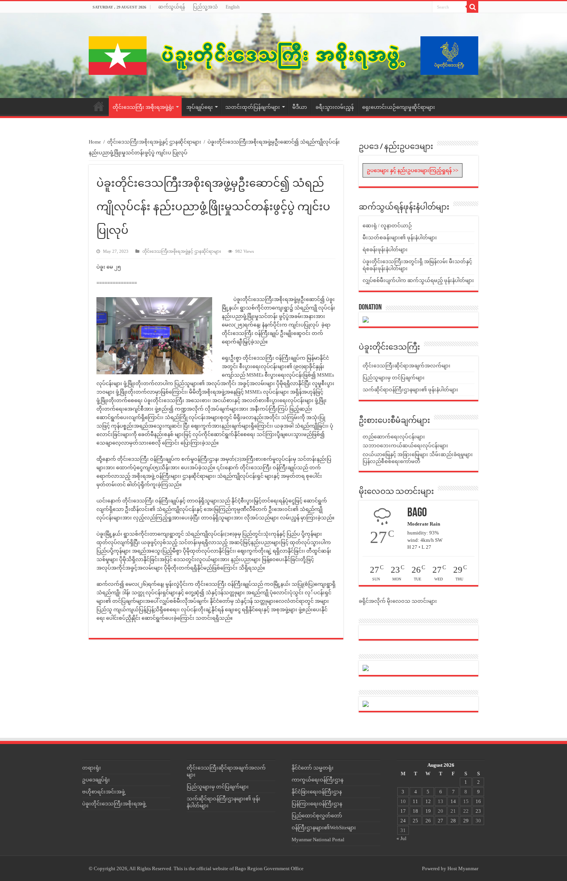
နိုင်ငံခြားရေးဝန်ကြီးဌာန (317, 792)
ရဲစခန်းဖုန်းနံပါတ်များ (385, 249)
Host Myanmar (462, 868)
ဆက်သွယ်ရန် (171, 7)
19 (428, 811)
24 (403, 821)
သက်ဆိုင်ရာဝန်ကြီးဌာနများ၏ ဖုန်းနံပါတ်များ (410, 389)
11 (415, 801)
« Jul (402, 838)
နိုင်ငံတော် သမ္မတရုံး (313, 768)
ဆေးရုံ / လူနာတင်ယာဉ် (387, 225)
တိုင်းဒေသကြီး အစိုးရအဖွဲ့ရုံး (143, 107)
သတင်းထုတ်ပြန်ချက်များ (252, 107)
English (233, 7)
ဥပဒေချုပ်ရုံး (96, 780)
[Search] (472, 7)
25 (415, 821)
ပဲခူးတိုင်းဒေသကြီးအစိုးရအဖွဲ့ (114, 804)
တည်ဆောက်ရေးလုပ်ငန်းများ (394, 437)
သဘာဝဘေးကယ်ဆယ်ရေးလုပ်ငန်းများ (405, 445)
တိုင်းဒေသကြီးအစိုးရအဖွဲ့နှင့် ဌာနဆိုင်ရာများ (154, 142)
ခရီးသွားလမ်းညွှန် (335, 107)
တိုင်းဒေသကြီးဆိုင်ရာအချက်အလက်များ (407, 366)
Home (99, 106)
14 (453, 801)
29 (466, 821)
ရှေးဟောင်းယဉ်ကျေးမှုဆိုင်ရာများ (398, 107)
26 (428, 821)
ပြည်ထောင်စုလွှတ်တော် (317, 815)
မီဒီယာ (299, 107)
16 (478, 801)
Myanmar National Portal (318, 839)
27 (440, 821)
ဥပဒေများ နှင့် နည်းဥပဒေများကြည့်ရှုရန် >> (412, 170)
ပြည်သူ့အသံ (205, 7)
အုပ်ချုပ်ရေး (199, 107)
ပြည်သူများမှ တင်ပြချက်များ (394, 377)
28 (453, 821)
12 (428, 801)
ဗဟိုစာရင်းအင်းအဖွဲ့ (103, 792)
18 (415, 811)
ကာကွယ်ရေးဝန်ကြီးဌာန (317, 780)
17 (403, 811)
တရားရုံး (91, 768)
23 (478, 811)
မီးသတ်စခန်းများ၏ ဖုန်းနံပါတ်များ (400, 237)
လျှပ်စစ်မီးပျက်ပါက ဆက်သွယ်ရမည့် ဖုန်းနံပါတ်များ (418, 280)
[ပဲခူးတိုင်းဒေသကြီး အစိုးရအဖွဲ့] (283, 55)
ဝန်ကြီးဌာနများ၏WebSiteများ (324, 827)
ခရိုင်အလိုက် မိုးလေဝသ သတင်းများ (398, 601)
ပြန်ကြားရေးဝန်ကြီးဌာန (317, 804)
